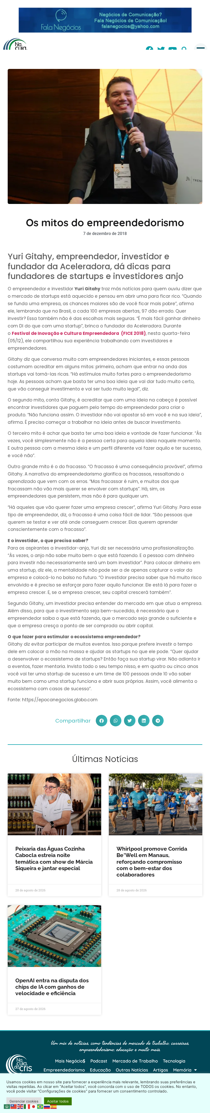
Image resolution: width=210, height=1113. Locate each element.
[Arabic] (7, 1106)
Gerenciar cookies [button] (23, 1101)
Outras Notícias (132, 1070)
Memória (182, 1070)
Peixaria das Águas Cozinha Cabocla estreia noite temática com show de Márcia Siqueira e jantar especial (54, 858)
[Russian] (47, 1106)
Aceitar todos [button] (58, 1101)
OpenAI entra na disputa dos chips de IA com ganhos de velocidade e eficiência (52, 986)
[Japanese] (33, 1106)
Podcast (98, 1061)
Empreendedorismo (64, 1070)
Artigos (160, 1070)
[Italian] (27, 1106)
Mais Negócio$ (70, 1061)
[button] (101, 720)
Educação (100, 1070)
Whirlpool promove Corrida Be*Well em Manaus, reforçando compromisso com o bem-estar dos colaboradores (152, 862)
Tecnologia (174, 1061)
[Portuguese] (40, 1106)
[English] (20, 1106)
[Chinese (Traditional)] (13, 1106)
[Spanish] (53, 1106)
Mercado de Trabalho (135, 1061)
